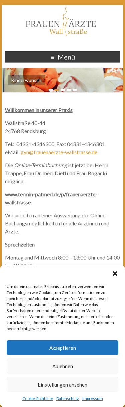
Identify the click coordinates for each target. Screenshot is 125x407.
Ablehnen (62, 366)
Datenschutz (67, 398)
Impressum (92, 398)
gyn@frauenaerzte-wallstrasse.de (59, 152)
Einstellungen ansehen (62, 385)
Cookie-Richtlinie (37, 398)
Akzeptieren (62, 348)
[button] (115, 273)
